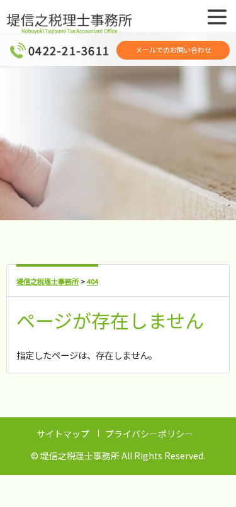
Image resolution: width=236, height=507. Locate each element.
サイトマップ (63, 433)
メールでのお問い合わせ (173, 50)
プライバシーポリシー (149, 433)
